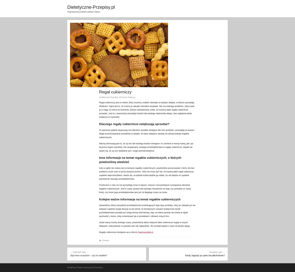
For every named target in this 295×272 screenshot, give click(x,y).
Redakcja (131, 97)
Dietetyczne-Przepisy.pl (91, 7)
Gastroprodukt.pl (145, 232)
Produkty (105, 240)
